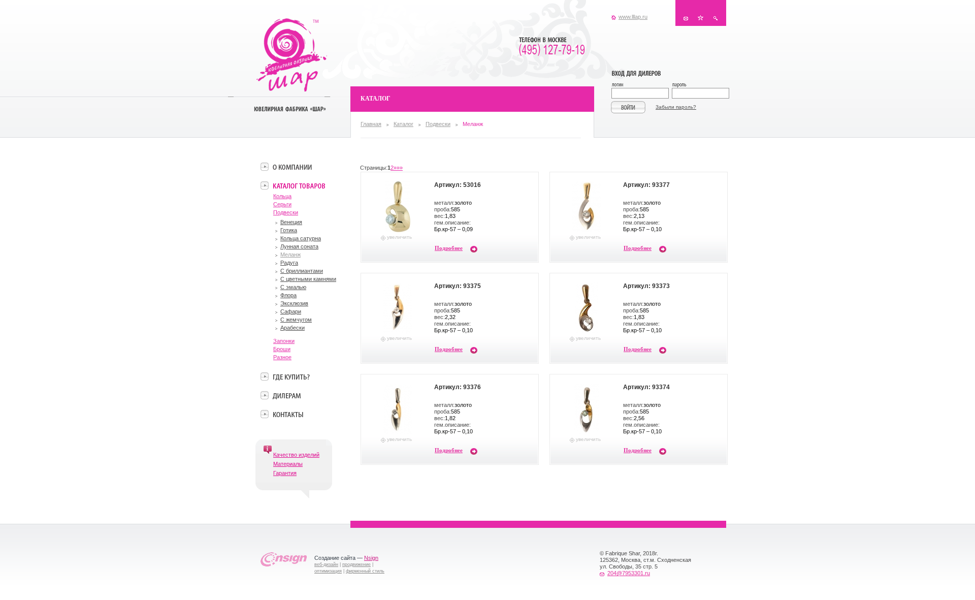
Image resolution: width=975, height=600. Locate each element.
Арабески (292, 328)
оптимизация (328, 571)
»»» (398, 168)
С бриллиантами (301, 271)
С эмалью (293, 287)
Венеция (291, 222)
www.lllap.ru (633, 17)
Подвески (438, 124)
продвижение (356, 564)
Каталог (403, 124)
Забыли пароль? (676, 107)
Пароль (700, 85)
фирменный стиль (365, 571)
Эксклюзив (294, 303)
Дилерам (287, 395)
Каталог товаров (299, 185)
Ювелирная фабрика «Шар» (291, 54)
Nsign (371, 558)
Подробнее (449, 248)
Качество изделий (296, 455)
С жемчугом (296, 320)
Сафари (290, 311)
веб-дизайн (326, 564)
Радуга (289, 263)
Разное (282, 357)
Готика (288, 230)
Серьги (282, 204)
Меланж (290, 254)
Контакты (686, 18)
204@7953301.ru (628, 573)
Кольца (282, 196)
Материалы (288, 464)
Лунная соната (299, 246)
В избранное (700, 18)
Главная (371, 124)
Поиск (715, 18)
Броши (281, 349)
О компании (292, 166)
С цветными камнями (308, 279)
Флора (288, 295)
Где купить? (291, 376)
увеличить (399, 237)
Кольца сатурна (300, 238)
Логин (641, 85)
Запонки (284, 341)
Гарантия (285, 473)
